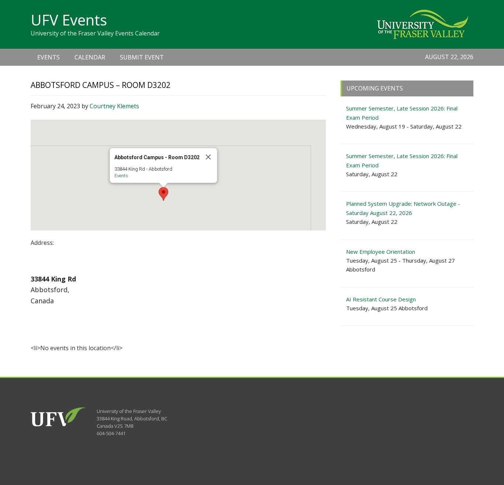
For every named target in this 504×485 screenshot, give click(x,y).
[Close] (208, 157)
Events (121, 175)
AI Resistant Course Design (381, 299)
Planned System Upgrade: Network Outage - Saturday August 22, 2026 (403, 208)
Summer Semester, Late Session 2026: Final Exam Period (402, 113)
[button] (163, 194)
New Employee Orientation (380, 251)
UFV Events (69, 20)
